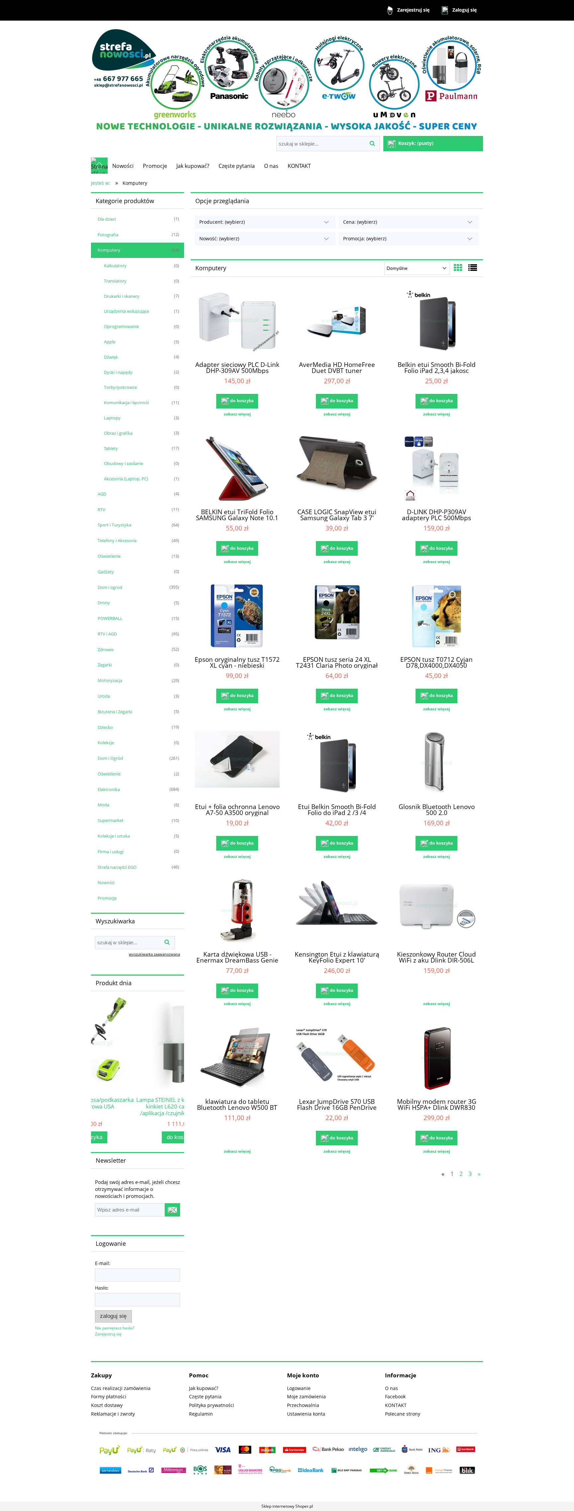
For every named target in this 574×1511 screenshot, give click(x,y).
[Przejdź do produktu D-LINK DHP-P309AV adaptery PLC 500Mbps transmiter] (436, 469)
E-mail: (102, 1263)
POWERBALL (110, 618)
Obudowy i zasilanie (123, 463)
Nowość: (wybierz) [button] (219, 238)
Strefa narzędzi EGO (117, 867)
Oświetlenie (109, 556)
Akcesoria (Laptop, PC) (126, 479)
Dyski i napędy (118, 372)
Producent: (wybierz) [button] (222, 222)
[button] (237, 414)
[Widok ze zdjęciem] (458, 268)
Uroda (104, 696)
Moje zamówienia (306, 1396)
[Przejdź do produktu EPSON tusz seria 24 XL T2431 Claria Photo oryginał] (336, 617)
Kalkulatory (115, 266)
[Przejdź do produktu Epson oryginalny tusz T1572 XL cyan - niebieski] (237, 617)
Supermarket (111, 820)
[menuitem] (123, 166)
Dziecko (105, 727)
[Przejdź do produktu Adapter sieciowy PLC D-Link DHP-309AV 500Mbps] (237, 322)
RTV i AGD (107, 634)
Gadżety (106, 572)
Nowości (106, 882)
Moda (103, 805)
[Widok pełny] (472, 268)
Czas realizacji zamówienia (120, 1388)
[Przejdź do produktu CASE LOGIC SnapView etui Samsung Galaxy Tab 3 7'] (336, 469)
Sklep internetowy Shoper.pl (287, 1506)
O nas (391, 1388)
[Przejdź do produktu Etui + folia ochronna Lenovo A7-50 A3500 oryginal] (237, 764)
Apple (109, 342)
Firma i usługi (111, 852)
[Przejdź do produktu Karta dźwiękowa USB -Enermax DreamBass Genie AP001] (237, 911)
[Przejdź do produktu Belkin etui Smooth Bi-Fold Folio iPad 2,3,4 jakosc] (436, 322)
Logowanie (299, 1388)
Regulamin (201, 1414)
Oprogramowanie (121, 326)
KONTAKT (396, 1405)
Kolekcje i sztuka (114, 836)
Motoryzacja (110, 680)
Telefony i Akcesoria (117, 540)
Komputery (109, 250)
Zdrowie (106, 649)
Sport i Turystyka (114, 525)
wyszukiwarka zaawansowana (154, 954)
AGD (102, 494)
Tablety (111, 448)
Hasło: (102, 1288)
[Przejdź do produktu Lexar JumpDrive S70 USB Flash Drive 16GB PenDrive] (336, 1059)
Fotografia (108, 235)
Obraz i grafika (118, 433)
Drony (104, 603)
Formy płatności (108, 1396)
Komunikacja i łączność (126, 403)
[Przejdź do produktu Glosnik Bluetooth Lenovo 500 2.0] (436, 764)
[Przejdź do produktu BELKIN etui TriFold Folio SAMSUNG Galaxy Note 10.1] (237, 469)
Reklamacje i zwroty (113, 1414)
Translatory (115, 281)
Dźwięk (111, 357)
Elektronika (109, 789)
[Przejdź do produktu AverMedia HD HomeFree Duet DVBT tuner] (336, 322)
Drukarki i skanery (122, 296)
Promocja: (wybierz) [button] (364, 238)
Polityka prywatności (211, 1405)
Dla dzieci (107, 219)
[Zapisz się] (172, 1210)
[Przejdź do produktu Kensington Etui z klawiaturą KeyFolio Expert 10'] (336, 911)
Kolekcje (106, 743)
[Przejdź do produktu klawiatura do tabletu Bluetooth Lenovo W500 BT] (237, 1059)
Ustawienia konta (306, 1414)
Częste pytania (205, 1396)
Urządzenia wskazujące (126, 311)
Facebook (395, 1396)
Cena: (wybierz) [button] (360, 222)
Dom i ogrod (110, 587)
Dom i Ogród (110, 758)
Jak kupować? (203, 1388)
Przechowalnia (303, 1405)
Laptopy (112, 418)
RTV (101, 510)
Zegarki (105, 665)
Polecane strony (402, 1414)
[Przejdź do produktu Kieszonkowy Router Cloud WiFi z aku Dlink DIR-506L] (436, 911)
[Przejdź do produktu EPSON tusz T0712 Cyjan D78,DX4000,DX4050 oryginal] (436, 617)
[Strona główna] (287, 78)
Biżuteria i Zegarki (115, 712)
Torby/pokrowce (120, 387)
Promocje (107, 898)
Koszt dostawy (107, 1405)
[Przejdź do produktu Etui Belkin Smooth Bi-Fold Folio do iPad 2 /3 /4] (336, 764)
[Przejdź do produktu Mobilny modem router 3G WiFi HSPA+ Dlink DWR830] (436, 1059)
